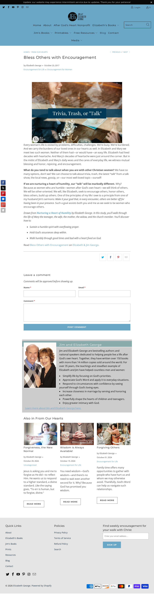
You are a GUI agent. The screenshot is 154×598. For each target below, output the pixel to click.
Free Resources (84, 32)
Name (27, 287)
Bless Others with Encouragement (49, 245)
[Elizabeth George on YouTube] (13, 7)
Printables (62, 32)
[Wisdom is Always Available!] (77, 434)
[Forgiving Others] (113, 434)
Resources (10, 554)
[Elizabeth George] (77, 17)
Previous (116, 52)
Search (57, 549)
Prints (8, 549)
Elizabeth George (21, 585)
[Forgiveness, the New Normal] (40, 434)
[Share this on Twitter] (103, 257)
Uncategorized (30, 465)
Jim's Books (42, 32)
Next (125, 52)
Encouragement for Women (59, 69)
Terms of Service (62, 538)
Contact (113, 32)
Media (75, 40)
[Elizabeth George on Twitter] (3, 7)
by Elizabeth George (32, 65)
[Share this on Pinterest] (118, 257)
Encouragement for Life (34, 69)
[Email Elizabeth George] (27, 7)
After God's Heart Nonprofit (72, 25)
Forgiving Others (108, 447)
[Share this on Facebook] (110, 257)
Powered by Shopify (41, 585)
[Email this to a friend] (126, 257)
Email (82, 287)
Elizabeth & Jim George (86, 245)
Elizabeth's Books (104, 25)
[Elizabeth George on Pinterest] (17, 7)
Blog (103, 32)
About (47, 25)
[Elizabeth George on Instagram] (22, 7)
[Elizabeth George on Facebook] (8, 7)
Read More (34, 504)
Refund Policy (61, 543)
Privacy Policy (61, 532)
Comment (29, 301)
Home (37, 25)
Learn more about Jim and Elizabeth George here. (53, 408)
